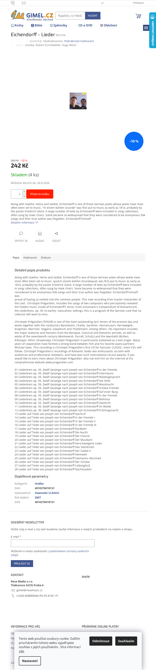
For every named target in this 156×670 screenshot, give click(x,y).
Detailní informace (22, 222)
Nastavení (30, 661)
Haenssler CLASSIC (47, 493)
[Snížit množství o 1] (24, 196)
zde (21, 651)
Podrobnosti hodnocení (79, 41)
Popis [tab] (16, 257)
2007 (38, 497)
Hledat (92, 15)
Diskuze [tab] (46, 257)
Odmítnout (100, 641)
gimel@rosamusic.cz (30, 590)
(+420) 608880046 (28, 595)
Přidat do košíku (39, 194)
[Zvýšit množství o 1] (24, 192)
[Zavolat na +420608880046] (16, 2)
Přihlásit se (22, 563)
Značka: (50, 45)
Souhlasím (126, 641)
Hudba (39, 483)
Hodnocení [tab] (30, 257)
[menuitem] (17, 25)
